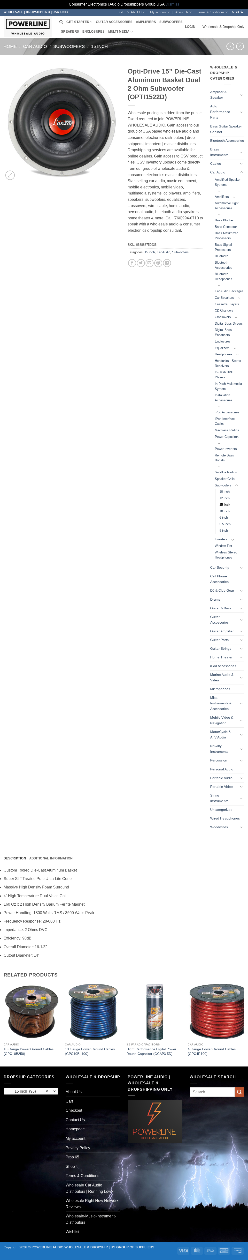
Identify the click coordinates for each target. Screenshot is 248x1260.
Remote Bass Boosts (224, 458)
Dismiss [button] (172, 4)
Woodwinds (219, 827)
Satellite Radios (226, 472)
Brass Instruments (219, 152)
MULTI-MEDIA (119, 31)
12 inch (224, 498)
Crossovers (223, 317)
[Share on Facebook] (132, 263)
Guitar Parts (219, 640)
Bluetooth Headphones (223, 276)
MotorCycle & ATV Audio (220, 734)
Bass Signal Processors (223, 247)
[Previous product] (240, 46)
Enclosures (223, 341)
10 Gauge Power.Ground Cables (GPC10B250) (29, 1051)
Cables (215, 163)
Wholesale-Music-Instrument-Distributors (91, 1219)
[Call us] (241, 12)
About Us (181, 12)
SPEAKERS (70, 31)
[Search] (61, 22)
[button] (190, 27)
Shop (70, 1166)
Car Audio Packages (229, 291)
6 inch (223, 517)
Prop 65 (72, 1157)
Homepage (75, 1129)
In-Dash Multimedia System (228, 386)
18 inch (224, 511)
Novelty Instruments (219, 748)
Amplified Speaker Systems (227, 182)
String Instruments (219, 798)
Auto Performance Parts (220, 111)
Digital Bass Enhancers (223, 332)
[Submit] (239, 1092)
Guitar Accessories (219, 619)
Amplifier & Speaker (218, 94)
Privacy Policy (78, 1148)
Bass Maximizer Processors (226, 235)
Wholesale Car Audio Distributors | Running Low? (89, 1188)
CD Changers (224, 310)
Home (10, 46)
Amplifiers (222, 197)
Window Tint (223, 546)
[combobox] (31, 1091)
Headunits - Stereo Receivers (228, 363)
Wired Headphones (225, 818)
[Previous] (4, 1024)
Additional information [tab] (51, 858)
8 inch (223, 530)
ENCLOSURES (93, 31)
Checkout (74, 1110)
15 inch (99, 46)
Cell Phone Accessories (219, 579)
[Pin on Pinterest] (158, 263)
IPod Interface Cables (225, 421)
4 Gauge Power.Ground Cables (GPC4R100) (212, 1051)
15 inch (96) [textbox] (28, 1091)
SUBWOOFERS (171, 22)
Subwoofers (69, 46)
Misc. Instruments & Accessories (221, 703)
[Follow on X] (232, 12)
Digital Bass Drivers (229, 323)
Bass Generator (226, 227)
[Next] (244, 1024)
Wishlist (72, 1232)
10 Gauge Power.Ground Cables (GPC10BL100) (90, 1051)
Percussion (218, 760)
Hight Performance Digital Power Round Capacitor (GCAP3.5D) (151, 1051)
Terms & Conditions (211, 12)
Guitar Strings (220, 648)
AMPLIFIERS (146, 22)
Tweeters (221, 539)
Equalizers (222, 348)
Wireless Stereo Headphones (226, 555)
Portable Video (221, 787)
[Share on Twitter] (141, 263)
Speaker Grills (225, 479)
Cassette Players (227, 304)
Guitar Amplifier (222, 631)
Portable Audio (221, 778)
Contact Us (75, 1120)
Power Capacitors (227, 437)
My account (158, 12)
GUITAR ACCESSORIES (114, 22)
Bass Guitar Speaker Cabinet (226, 129)
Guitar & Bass (220, 608)
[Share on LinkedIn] (167, 263)
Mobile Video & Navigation (221, 720)
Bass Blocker (224, 220)
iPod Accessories (227, 412)
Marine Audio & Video (221, 677)
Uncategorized (221, 810)
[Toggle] (241, 94)
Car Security (219, 567)
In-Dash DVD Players (224, 374)
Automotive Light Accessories (227, 205)
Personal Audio (221, 769)
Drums (215, 599)
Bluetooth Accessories (227, 140)
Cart (69, 1101)
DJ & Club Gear (222, 590)
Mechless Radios (227, 430)
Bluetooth (221, 256)
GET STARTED (130, 12)
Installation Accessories (223, 397)
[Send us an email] (237, 12)
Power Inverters (226, 449)
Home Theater (221, 657)
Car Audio (35, 46)
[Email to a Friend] (150, 263)
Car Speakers (224, 297)
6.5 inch (225, 524)
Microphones (220, 689)
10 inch (224, 491)
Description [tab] (15, 858)
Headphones (223, 354)
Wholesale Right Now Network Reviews (92, 1204)
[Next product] (230, 46)
